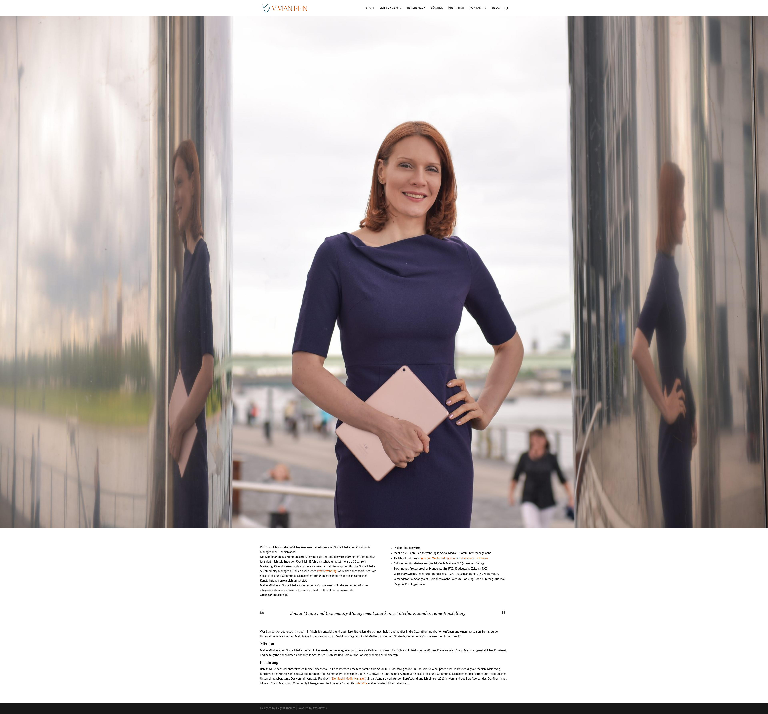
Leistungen (389, 8)
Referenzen (416, 8)
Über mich (456, 8)
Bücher (437, 8)
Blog (496, 8)
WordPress (320, 708)
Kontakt (476, 8)
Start (370, 8)
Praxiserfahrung (326, 571)
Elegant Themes (285, 708)
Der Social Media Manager (348, 678)
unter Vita (361, 683)
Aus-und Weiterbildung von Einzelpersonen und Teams (454, 558)
